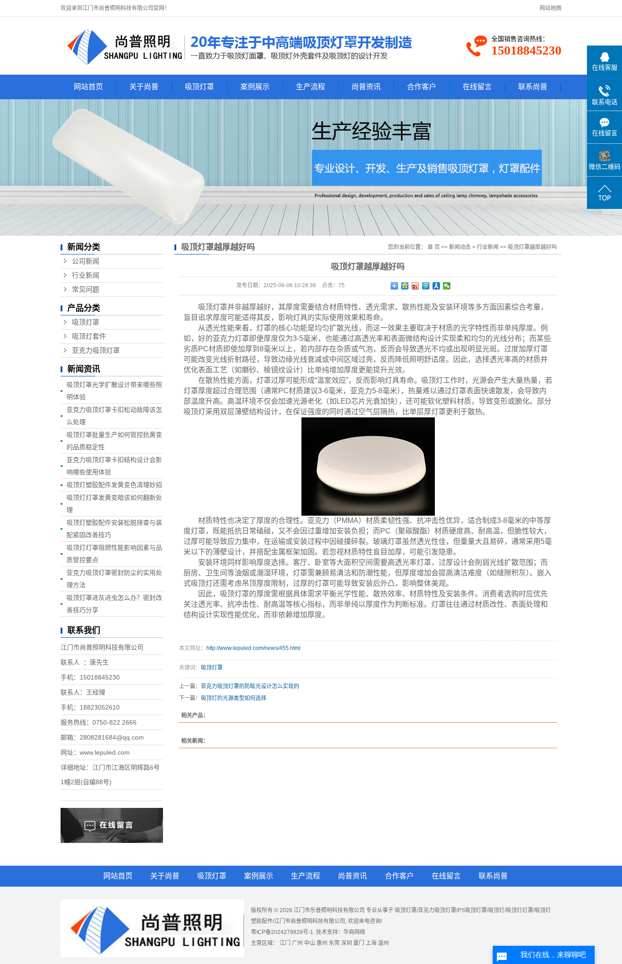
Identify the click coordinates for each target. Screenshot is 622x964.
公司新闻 (85, 261)
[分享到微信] (447, 285)
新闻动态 (460, 247)
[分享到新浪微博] (415, 285)
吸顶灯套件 (89, 336)
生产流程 (310, 87)
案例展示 (255, 87)
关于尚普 (143, 87)
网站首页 (88, 87)
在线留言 (477, 87)
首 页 (434, 247)
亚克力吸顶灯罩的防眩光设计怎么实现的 (250, 686)
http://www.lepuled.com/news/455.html (253, 648)
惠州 (321, 943)
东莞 (334, 943)
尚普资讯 (366, 87)
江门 (285, 943)
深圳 (346, 943)
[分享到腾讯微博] (426, 285)
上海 (371, 943)
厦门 (358, 943)
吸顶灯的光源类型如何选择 (233, 698)
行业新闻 (85, 275)
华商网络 (354, 932)
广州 (297, 943)
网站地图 (550, 8)
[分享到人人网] (436, 285)
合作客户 (421, 87)
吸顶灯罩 (199, 87)
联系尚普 (532, 87)
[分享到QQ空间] (405, 285)
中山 (309, 943)
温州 (383, 943)
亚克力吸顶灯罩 (96, 350)
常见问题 (85, 289)
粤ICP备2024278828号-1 (282, 932)
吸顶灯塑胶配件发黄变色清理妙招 (114, 484)
